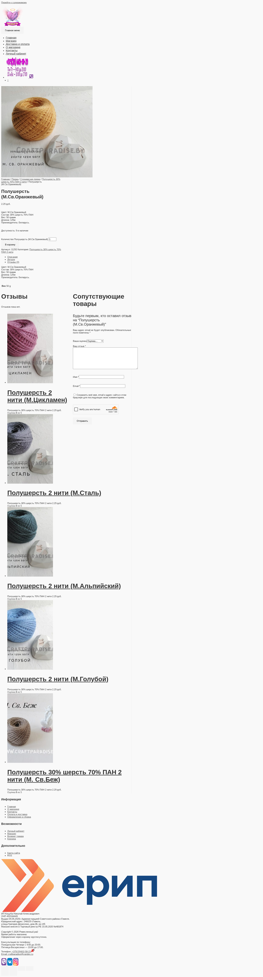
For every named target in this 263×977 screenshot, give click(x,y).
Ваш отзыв (79, 346)
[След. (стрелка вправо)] (13, 973)
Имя (76, 377)
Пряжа (15, 179)
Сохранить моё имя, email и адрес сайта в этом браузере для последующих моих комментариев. (99, 396)
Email (76, 386)
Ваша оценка (80, 341)
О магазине (13, 47)
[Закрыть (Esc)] (5, 968)
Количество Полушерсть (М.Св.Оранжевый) (24, 239)
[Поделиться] (13, 968)
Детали (11, 259)
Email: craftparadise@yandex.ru (17, 954)
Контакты (12, 50)
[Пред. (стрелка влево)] (5, 973)
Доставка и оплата (18, 44)
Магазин (11, 40)
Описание (12, 257)
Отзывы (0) (13, 262)
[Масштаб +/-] (29, 968)
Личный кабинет (16, 53)
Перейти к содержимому (14, 2)
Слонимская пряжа (30, 179)
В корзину (10, 244)
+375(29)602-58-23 (21, 951)
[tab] (69, 257)
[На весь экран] (21, 968)
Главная (11, 37)
